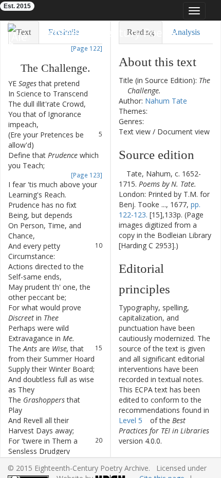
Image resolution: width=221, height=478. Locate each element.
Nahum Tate (166, 101)
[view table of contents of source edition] (121, 173)
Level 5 (130, 420)
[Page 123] (86, 175)
